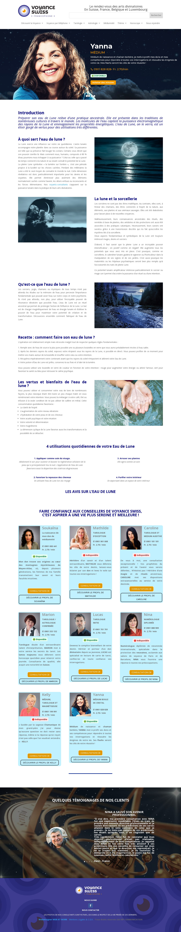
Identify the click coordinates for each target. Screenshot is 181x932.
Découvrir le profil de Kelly (39, 762)
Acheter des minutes (103, 82)
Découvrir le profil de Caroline (141, 597)
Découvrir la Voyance (31, 23)
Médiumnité (109, 23)
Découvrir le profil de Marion (39, 681)
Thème (121, 23)
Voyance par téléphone (57, 23)
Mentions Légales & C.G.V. (81, 919)
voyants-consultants (58, 184)
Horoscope (135, 23)
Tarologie (78, 23)
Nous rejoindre (153, 23)
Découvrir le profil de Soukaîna (39, 599)
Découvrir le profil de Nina (141, 679)
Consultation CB (39, 590)
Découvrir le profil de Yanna (90, 759)
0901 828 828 (102, 69)
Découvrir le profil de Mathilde (90, 594)
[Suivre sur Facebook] (90, 905)
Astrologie (93, 23)
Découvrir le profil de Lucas (90, 678)
